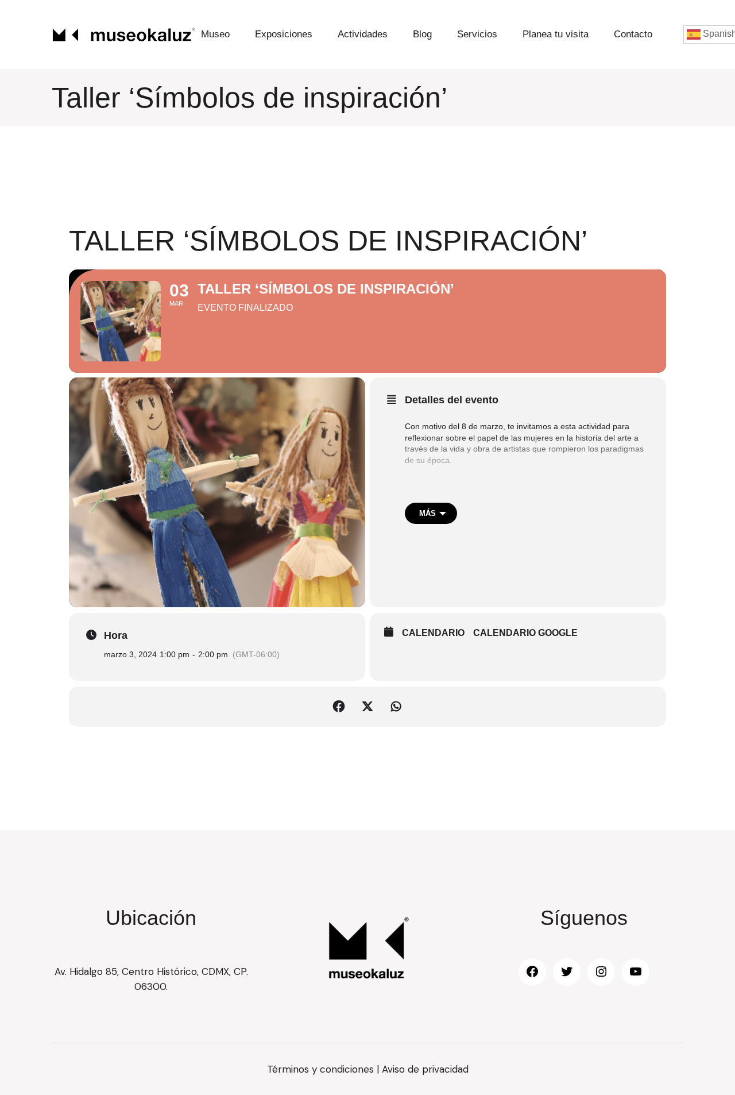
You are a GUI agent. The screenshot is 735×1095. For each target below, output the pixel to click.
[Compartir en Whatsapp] (396, 706)
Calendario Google (525, 633)
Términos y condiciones (320, 1069)
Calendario (433, 633)
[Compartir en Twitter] (367, 706)
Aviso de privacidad (425, 1069)
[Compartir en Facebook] (338, 706)
